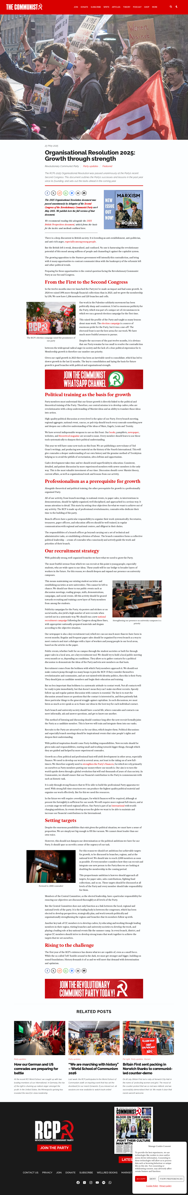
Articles (116, 7)
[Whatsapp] (110, 1182)
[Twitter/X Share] (53, 193)
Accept (141, 1179)
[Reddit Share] (59, 193)
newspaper (133, 432)
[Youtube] (97, 1182)
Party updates (90, 166)
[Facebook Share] (47, 193)
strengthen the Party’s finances (98, 764)
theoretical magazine (69, 436)
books (112, 432)
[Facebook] (78, 1182)
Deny (153, 1179)
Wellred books (107, 1172)
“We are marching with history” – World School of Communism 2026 (93, 1068)
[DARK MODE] (176, 6)
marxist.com (129, 1172)
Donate (84, 7)
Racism (147, 1059)
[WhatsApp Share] (65, 193)
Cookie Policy (152, 1186)
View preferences (171, 1179)
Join (76, 7)
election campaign (111, 323)
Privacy (47, 1172)
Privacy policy (165, 1186)
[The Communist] (24, 8)
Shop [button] (146, 7)
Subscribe (96, 7)
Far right (126, 1059)
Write (106, 7)
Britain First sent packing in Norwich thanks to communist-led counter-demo (147, 1068)
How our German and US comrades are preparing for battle (36, 1068)
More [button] (154, 7)
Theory (126, 7)
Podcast (137, 7)
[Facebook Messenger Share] (71, 193)
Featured (107, 166)
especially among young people (80, 241)
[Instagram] (91, 1182)
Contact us (30, 1172)
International (118, 805)
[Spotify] (103, 1182)
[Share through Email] (78, 193)
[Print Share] (84, 193)
